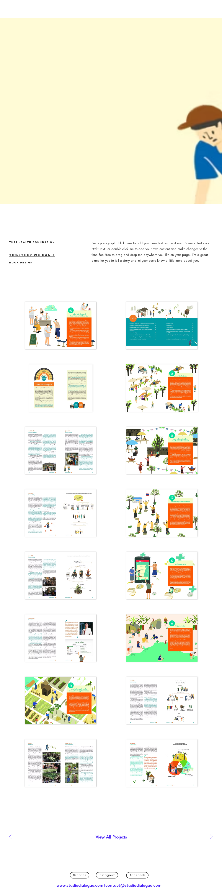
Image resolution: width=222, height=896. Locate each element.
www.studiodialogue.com (80, 885)
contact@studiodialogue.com (133, 885)
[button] (61, 325)
